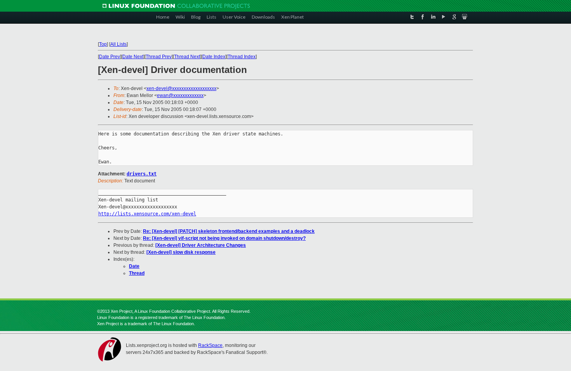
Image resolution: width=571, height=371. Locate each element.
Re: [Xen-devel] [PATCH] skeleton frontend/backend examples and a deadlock (229, 231)
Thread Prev (159, 56)
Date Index (213, 56)
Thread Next (187, 56)
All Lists (118, 44)
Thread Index (242, 56)
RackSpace (210, 345)
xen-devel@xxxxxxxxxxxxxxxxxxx (181, 88)
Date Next (132, 56)
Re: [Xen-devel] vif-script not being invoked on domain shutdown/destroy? (224, 238)
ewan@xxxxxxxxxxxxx (180, 95)
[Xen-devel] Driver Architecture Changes (200, 245)
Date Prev (109, 56)
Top (103, 44)
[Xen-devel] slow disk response (181, 252)
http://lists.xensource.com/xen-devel (147, 214)
